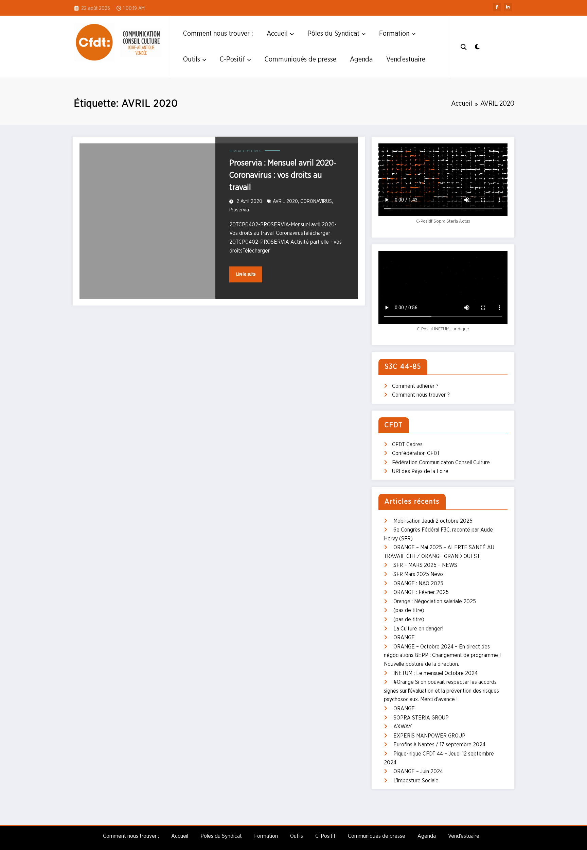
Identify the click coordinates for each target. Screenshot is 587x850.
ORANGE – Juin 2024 (418, 771)
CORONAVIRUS (316, 201)
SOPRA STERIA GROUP (421, 718)
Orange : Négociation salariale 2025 (434, 601)
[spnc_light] (477, 46)
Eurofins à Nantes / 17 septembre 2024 (439, 744)
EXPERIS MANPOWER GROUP (429, 736)
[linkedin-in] (508, 7)
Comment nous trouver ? (421, 395)
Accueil (277, 33)
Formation (394, 33)
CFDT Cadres (407, 444)
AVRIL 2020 (285, 201)
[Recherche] (463, 46)
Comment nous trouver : (218, 33)
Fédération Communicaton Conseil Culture (441, 462)
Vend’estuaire (405, 59)
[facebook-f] (497, 7)
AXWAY (402, 726)
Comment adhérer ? (415, 386)
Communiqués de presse (300, 59)
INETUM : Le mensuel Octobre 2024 (435, 673)
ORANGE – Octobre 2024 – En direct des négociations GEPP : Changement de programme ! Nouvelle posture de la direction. (442, 655)
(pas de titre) (408, 610)
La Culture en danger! (418, 628)
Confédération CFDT (416, 453)
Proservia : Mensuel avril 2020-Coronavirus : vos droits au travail (282, 175)
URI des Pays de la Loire (420, 471)
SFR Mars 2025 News (418, 574)
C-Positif (232, 59)
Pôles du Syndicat (333, 33)
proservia (239, 210)
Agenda (361, 59)
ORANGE (404, 637)
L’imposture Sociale (416, 780)
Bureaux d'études (245, 151)
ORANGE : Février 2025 (421, 592)
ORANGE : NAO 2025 (418, 583)
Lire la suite (245, 274)
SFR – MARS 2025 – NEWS (425, 565)
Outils (191, 59)
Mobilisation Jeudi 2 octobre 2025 (433, 521)
